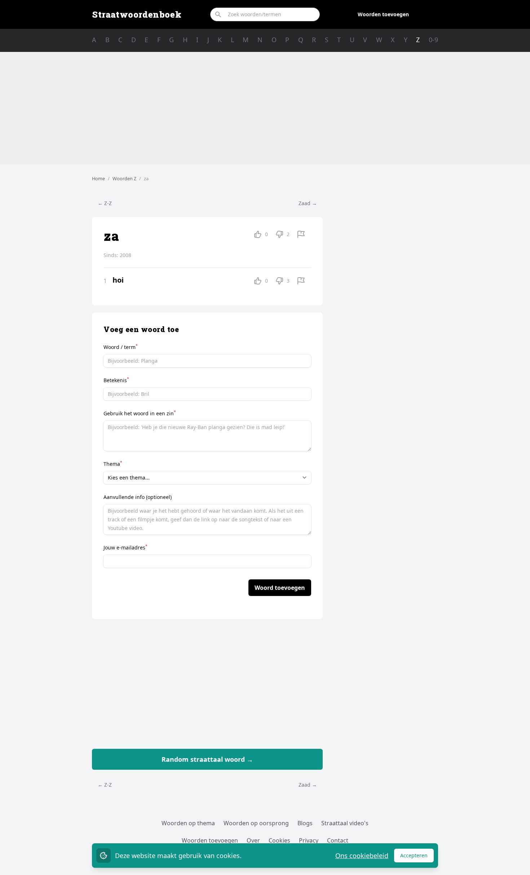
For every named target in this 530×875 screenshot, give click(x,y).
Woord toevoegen (280, 588)
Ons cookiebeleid (361, 855)
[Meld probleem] (301, 234)
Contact (337, 840)
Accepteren (417, 857)
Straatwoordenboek (136, 14)
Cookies (279, 840)
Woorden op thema (188, 823)
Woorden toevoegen (383, 14)
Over (253, 840)
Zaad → (308, 203)
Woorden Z (124, 178)
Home (98, 178)
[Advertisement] (265, 108)
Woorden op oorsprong (256, 823)
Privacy (308, 840)
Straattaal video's (344, 823)
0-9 (433, 39)
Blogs (305, 823)
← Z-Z (105, 203)
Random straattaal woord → (207, 759)
